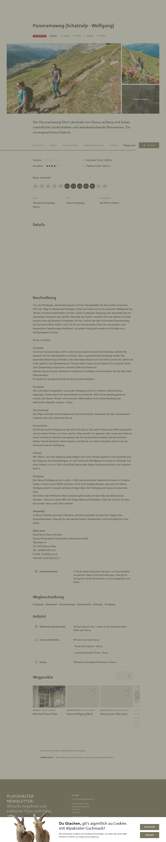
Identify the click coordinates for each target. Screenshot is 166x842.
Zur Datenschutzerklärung (87, 836)
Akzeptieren (149, 827)
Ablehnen (149, 835)
